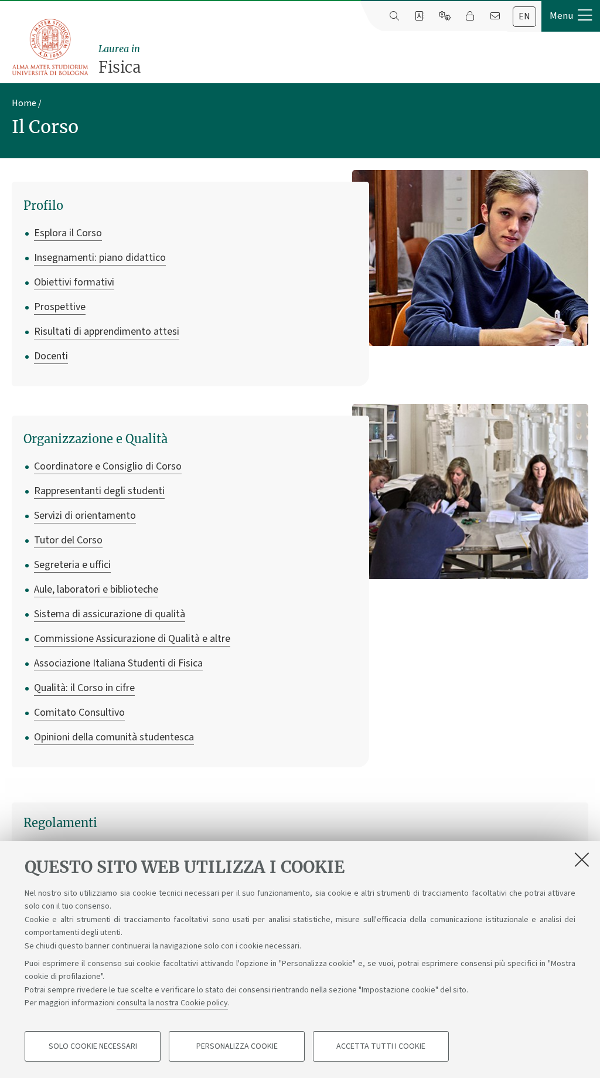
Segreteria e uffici (72, 564)
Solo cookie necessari (93, 1046)
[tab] (524, 16)
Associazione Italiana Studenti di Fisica (118, 663)
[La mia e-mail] (494, 16)
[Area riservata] (469, 16)
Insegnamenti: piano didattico (100, 257)
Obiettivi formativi (74, 282)
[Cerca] (394, 16)
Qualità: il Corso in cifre (84, 688)
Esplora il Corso (68, 233)
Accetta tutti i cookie (380, 1046)
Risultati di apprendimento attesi (106, 331)
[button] (570, 16)
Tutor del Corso (68, 540)
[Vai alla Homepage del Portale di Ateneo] (51, 47)
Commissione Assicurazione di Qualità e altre (132, 638)
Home (24, 103)
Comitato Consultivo (79, 712)
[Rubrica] (419, 16)
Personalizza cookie (237, 1046)
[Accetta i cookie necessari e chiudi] (581, 859)
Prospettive (60, 307)
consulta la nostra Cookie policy (172, 1003)
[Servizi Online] (444, 16)
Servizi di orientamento (85, 515)
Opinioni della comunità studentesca (114, 737)
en (524, 16)
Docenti (51, 356)
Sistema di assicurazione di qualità (109, 614)
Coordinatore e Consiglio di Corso (108, 466)
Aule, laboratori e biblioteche (96, 589)
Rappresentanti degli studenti (99, 491)
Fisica (119, 60)
